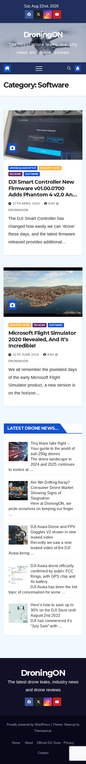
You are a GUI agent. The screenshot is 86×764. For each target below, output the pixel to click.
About (29, 743)
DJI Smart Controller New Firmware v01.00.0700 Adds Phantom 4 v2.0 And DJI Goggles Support (42, 191)
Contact (43, 753)
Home (16, 743)
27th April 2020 (27, 203)
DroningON (43, 34)
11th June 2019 (26, 354)
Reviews (15, 174)
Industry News (50, 168)
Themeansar (42, 731)
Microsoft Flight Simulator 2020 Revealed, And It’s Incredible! (42, 339)
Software (31, 174)
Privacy (69, 743)
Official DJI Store (48, 743)
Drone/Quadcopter (23, 168)
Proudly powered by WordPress (29, 724)
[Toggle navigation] (38, 68)
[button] (69, 68)
